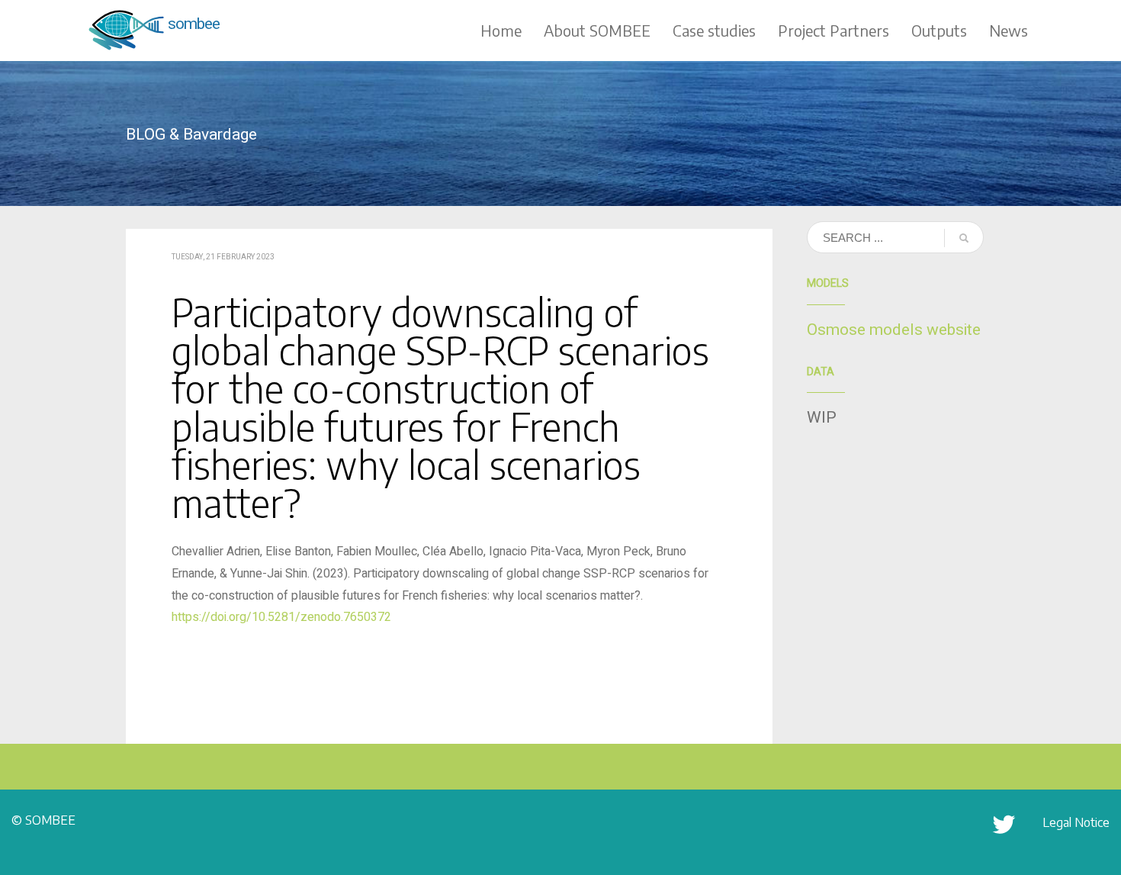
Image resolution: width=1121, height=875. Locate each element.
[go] (964, 238)
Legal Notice (1076, 822)
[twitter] (1004, 832)
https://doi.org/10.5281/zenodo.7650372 (281, 617)
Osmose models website (894, 330)
